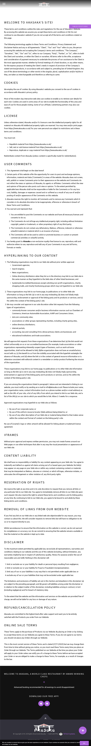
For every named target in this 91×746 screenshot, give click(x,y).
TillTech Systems (69, 734)
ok (84, 743)
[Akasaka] (44, 4)
